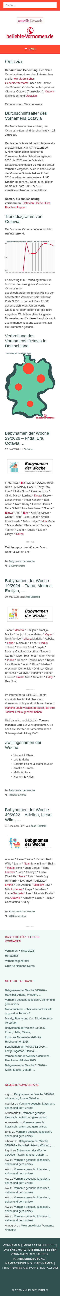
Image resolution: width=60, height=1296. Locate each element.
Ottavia (49, 91)
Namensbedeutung (29, 1258)
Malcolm (39, 884)
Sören (20, 534)
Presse (49, 1245)
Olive (47, 203)
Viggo (48, 634)
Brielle (20, 677)
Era (22, 482)
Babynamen (43, 1263)
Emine (9, 884)
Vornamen (11, 1245)
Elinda (9, 512)
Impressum (32, 1245)
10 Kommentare (17, 794)
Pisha (10, 660)
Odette (38, 203)
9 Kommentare (17, 565)
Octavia (15, 897)
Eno (25, 512)
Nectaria (18, 893)
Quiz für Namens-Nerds (20, 966)
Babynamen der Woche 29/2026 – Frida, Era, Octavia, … (27, 438)
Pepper (21, 207)
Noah (27, 863)
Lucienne (16, 889)
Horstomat (11, 955)
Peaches (10, 207)
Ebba (10, 643)
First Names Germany (20, 1267)
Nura (22, 876)
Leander (10, 872)
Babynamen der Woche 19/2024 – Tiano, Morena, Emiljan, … (29, 585)
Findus (43, 643)
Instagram (49, 1267)
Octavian (31, 95)
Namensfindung (18, 1263)
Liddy (49, 677)
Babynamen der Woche (22, 561)
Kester (38, 495)
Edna (43, 521)
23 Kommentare (17, 916)
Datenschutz (15, 1249)
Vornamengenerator (17, 960)
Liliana (28, 638)
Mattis (11, 867)
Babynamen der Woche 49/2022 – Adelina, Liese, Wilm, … (28, 814)
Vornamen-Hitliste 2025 (19, 950)
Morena (19, 630)
